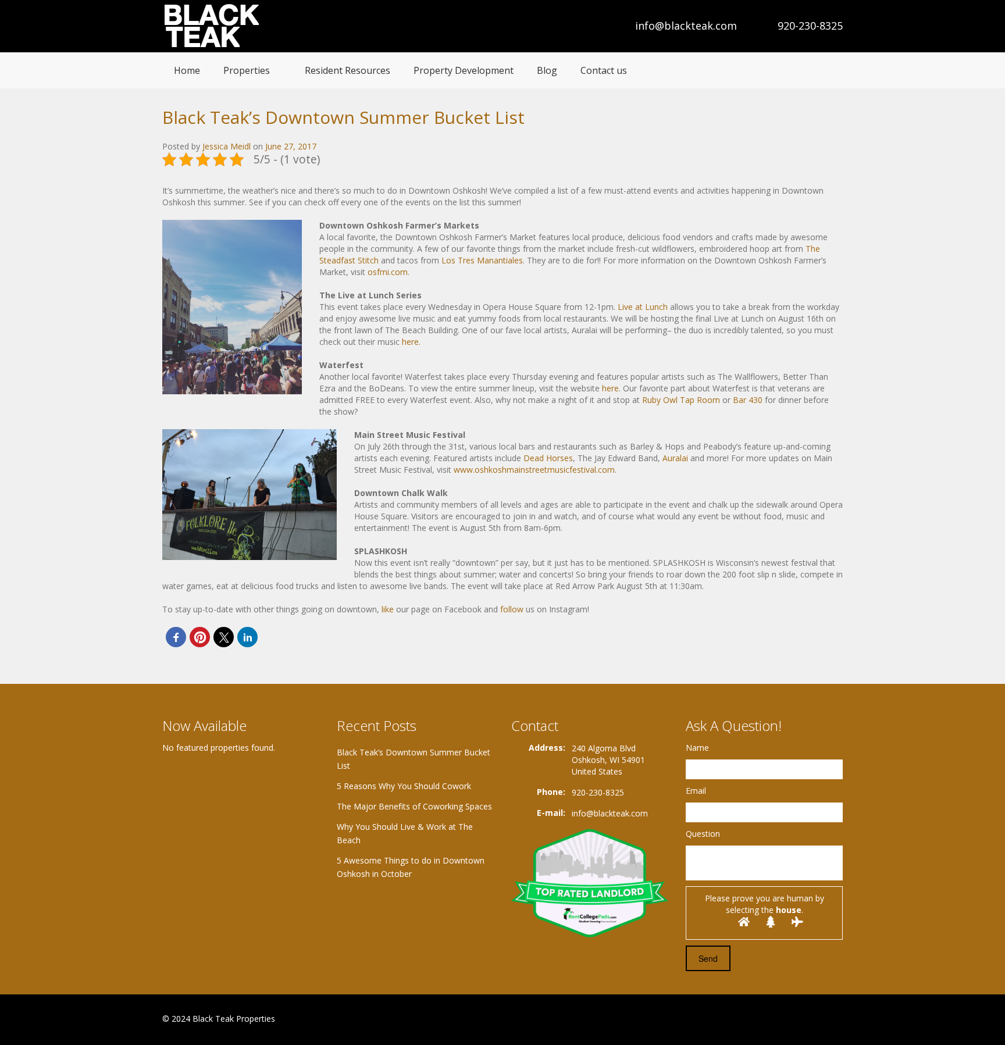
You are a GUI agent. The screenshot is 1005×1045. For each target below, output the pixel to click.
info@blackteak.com (686, 26)
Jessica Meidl (226, 146)
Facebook (782, 1019)
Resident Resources (347, 70)
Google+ (807, 1019)
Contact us (603, 70)
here (610, 388)
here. (411, 341)
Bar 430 (747, 399)
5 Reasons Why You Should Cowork (404, 785)
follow (512, 609)
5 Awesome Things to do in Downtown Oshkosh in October (410, 867)
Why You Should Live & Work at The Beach (405, 833)
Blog (547, 70)
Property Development (464, 70)
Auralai (676, 457)
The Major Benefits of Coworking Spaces (414, 806)
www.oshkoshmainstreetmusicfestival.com (534, 469)
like (388, 609)
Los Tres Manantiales (481, 260)
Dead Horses (548, 457)
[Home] (213, 25)
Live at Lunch (643, 306)
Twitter (836, 1019)
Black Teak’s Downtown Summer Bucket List (413, 759)
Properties (246, 70)
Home (187, 70)
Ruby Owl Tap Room (682, 399)
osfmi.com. (388, 271)
